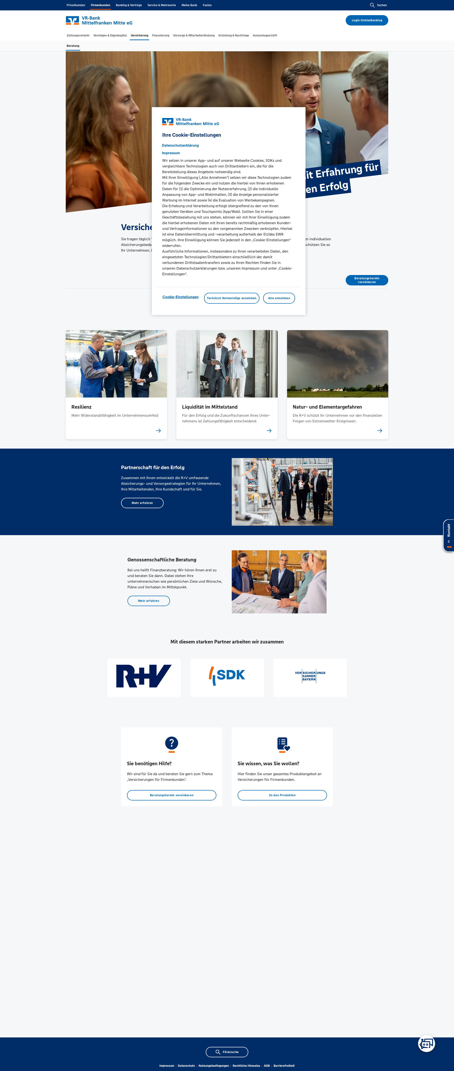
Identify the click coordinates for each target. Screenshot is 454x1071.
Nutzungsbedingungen (214, 1066)
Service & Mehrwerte (162, 5)
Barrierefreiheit (284, 1066)
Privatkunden (76, 5)
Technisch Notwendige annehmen (232, 298)
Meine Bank (189, 5)
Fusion (207, 5)
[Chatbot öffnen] (426, 1043)
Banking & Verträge (129, 5)
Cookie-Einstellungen (180, 297)
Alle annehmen (279, 298)
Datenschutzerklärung (180, 145)
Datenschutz (186, 1066)
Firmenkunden (100, 5)
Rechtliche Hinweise (246, 1066)
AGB (267, 1066)
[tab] (78, 35)
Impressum (166, 1066)
